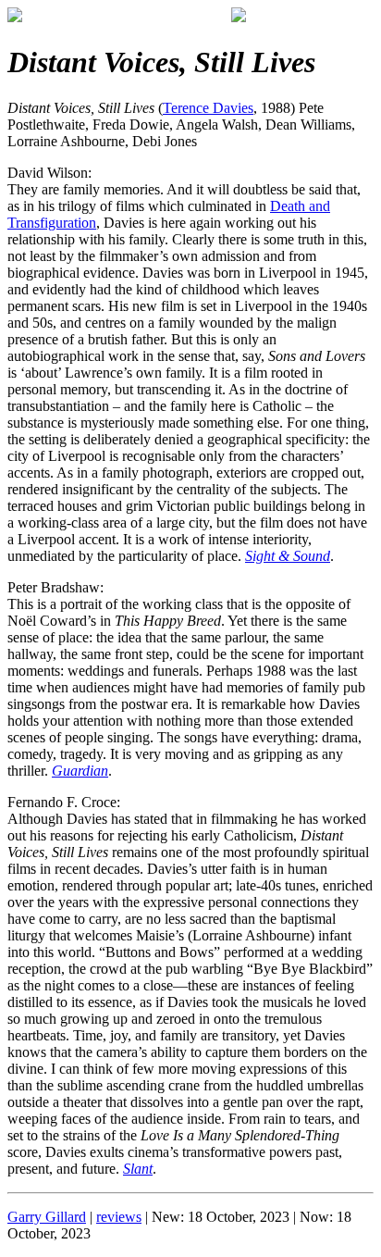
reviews (118, 1217)
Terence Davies (208, 108)
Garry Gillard (46, 1217)
